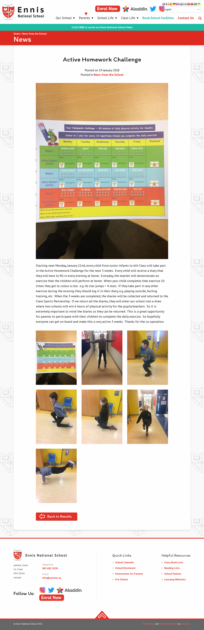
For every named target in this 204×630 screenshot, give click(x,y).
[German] (174, 3)
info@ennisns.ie (51, 578)
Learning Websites (175, 579)
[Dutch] (181, 3)
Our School (64, 18)
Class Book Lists (173, 562)
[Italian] (185, 3)
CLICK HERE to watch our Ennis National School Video (102, 27)
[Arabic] (195, 3)
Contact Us (186, 18)
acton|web (185, 623)
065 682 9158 (50, 568)
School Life (105, 18)
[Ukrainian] (199, 3)
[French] (178, 3)
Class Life (128, 18)
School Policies (172, 573)
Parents (84, 18)
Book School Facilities (158, 18)
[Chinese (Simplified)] (192, 3)
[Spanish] (171, 3)
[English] (164, 3)
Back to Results (59, 516)
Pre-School (121, 579)
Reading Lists (172, 567)
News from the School (109, 75)
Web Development (168, 623)
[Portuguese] (188, 3)
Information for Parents (129, 573)
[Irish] (167, 3)
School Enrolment (125, 567)
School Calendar (124, 562)
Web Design (148, 623)
